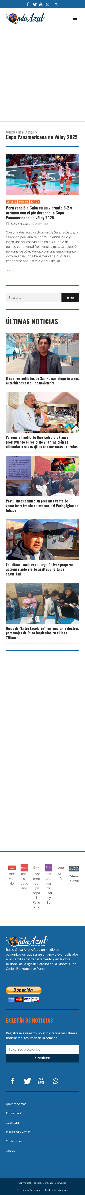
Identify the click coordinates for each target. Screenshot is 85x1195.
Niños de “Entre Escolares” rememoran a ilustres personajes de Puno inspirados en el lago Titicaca (42, 633)
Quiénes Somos (16, 1104)
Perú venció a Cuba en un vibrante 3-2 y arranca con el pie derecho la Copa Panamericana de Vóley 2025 (39, 212)
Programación (15, 1113)
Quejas (10, 1150)
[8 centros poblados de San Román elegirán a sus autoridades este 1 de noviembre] (36, 353)
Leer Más (11, 270)
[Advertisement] (42, 72)
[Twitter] (34, 4)
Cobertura (12, 1122)
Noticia (35, 201)
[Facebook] (28, 4)
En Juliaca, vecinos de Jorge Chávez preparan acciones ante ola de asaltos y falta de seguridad (40, 569)
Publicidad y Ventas (18, 1132)
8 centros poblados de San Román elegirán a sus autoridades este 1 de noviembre (42, 380)
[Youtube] (41, 4)
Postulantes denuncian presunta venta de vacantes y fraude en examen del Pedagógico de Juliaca (42, 505)
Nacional (23, 201)
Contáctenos (14, 1141)
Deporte (11, 201)
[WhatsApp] (47, 4)
